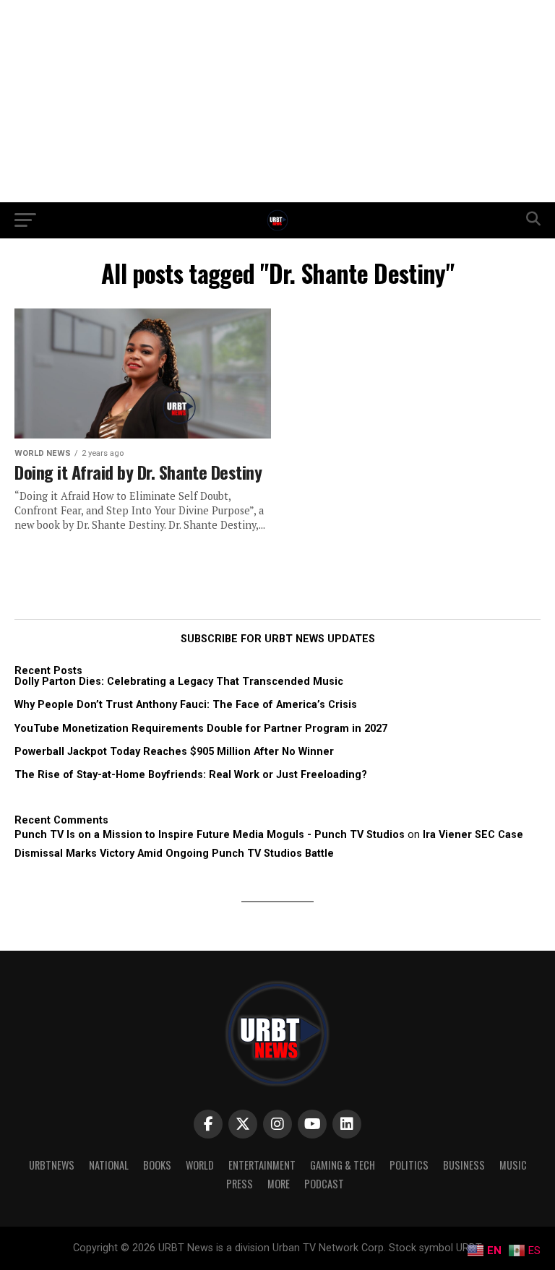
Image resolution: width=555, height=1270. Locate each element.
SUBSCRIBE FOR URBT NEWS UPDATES (278, 639)
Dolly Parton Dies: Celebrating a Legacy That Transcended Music (178, 681)
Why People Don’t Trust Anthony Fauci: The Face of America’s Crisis (185, 705)
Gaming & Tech (342, 1164)
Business (464, 1164)
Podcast (324, 1183)
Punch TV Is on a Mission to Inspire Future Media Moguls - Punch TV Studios (209, 835)
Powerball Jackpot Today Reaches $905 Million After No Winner (174, 752)
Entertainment (262, 1164)
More (278, 1183)
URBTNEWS (51, 1164)
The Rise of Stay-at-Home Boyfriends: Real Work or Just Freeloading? (190, 775)
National (109, 1164)
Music (513, 1164)
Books (157, 1164)
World (200, 1164)
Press (239, 1183)
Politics (409, 1164)
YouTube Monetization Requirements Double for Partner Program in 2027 (200, 728)
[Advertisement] (277, 101)
